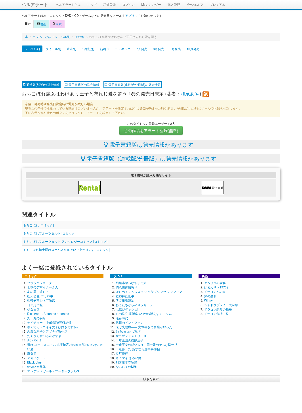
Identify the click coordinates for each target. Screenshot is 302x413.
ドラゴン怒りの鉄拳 (218, 309)
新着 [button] (103, 49)
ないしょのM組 (126, 366)
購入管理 (174, 4)
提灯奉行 (122, 353)
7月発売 (141, 49)
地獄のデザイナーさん (42, 287)
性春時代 (122, 318)
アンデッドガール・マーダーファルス (53, 371)
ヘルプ (92, 4)
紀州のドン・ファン (129, 322)
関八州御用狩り (126, 287)
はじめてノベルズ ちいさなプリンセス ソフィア (149, 291)
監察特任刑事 (125, 296)
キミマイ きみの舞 (128, 358)
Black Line (34, 362)
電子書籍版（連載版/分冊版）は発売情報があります (151, 158)
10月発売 (193, 49)
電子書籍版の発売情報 (83, 84)
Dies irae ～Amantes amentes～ (49, 313)
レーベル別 (32, 49)
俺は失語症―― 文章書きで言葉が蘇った (144, 327)
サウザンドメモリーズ (131, 335)
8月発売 (158, 49)
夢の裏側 (210, 296)
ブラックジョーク (39, 282)
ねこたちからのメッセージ (134, 305)
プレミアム (217, 4)
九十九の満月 (36, 318)
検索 (58, 24)
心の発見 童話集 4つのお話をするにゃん (144, 313)
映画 (43, 24)
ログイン (128, 4)
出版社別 (88, 49)
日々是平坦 (35, 305)
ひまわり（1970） (217, 287)
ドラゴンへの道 (215, 291)
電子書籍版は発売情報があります (151, 144)
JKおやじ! (34, 340)
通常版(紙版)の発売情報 (42, 84)
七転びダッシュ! (127, 309)
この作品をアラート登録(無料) (151, 130)
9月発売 (175, 49)
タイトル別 (53, 49)
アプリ (129, 15)
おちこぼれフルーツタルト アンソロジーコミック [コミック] (65, 241)
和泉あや (190, 93)
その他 (79, 36)
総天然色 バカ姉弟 (40, 296)
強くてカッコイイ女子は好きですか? (52, 327)
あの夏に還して (38, 291)
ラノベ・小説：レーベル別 (51, 36)
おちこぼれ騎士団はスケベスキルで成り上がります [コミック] (66, 249)
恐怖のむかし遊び (128, 331)
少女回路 (33, 309)
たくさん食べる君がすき (44, 335)
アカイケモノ (36, 358)
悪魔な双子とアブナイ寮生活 (47, 331)
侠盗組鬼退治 (125, 300)
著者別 (71, 49)
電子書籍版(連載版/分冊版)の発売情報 (134, 84)
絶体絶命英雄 (36, 366)
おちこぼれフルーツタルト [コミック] (49, 233)
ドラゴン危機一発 (216, 313)
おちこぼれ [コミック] (38, 225)
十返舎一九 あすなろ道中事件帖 (138, 349)
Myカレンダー (151, 4)
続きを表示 (151, 379)
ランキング (122, 49)
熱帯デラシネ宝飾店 (41, 300)
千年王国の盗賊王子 (129, 340)
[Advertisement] (151, 67)
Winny (208, 300)
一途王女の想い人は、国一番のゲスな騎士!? (146, 344)
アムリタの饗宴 (215, 282)
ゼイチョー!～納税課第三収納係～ (51, 322)
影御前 (31, 353)
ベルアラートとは (68, 4)
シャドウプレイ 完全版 (221, 305)
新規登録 (109, 4)
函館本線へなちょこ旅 (131, 282)
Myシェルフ (195, 4)
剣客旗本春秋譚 (126, 362)
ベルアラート (35, 4)
